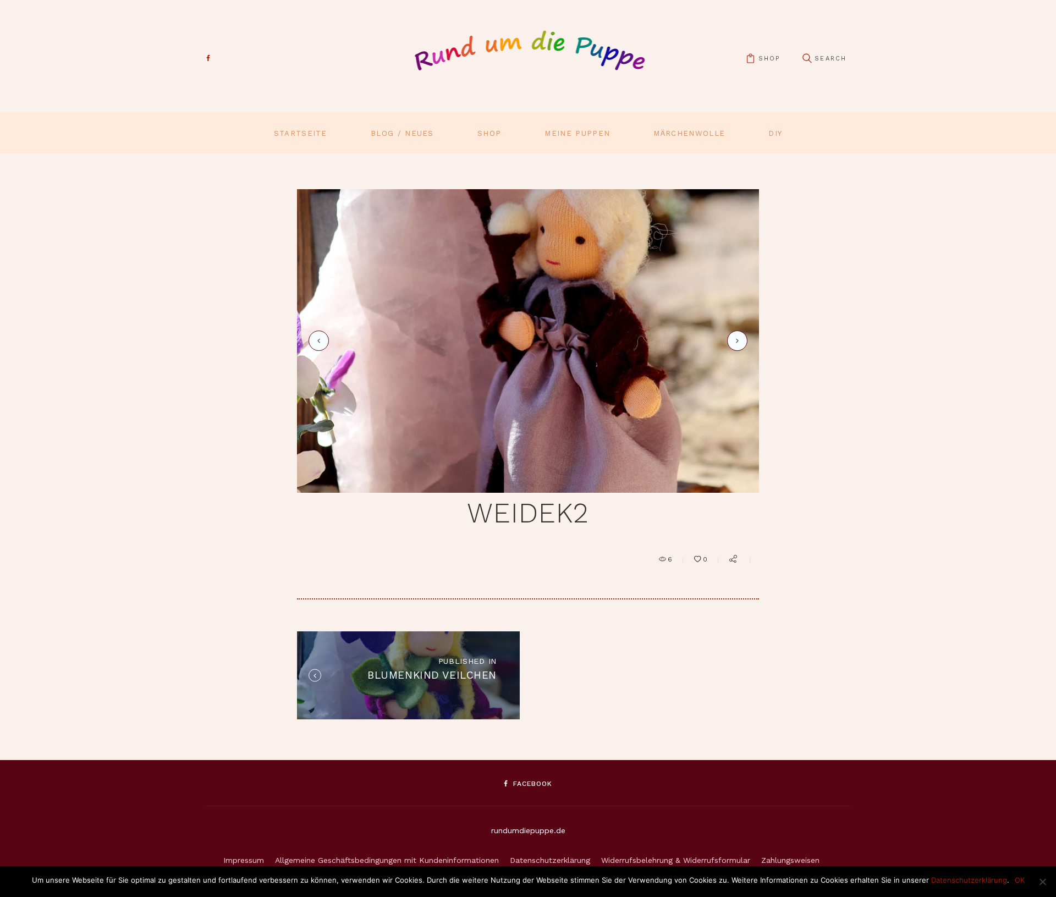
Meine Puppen (577, 133)
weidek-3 (735, 340)
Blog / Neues (402, 133)
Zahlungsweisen (790, 860)
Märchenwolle (689, 133)
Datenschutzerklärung (550, 860)
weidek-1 (317, 340)
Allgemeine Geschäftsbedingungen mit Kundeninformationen (387, 860)
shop (769, 58)
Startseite (300, 133)
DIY (775, 133)
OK (1020, 880)
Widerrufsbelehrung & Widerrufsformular (675, 860)
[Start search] (806, 58)
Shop (489, 133)
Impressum (243, 860)
